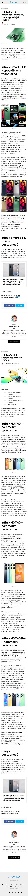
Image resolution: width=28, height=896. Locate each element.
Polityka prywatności (14, 888)
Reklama (22, 884)
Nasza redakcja (15, 884)
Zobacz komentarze (13, 341)
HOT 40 (12, 56)
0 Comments (12, 24)
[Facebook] (22, 892)
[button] (2, 2)
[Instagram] (12, 892)
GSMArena (9, 291)
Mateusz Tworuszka (14, 326)
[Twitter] (15, 892)
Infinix (16, 79)
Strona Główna (6, 884)
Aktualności (4, 8)
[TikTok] (6, 892)
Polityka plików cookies (16, 886)
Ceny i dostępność (12, 404)
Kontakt (7, 886)
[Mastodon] (19, 892)
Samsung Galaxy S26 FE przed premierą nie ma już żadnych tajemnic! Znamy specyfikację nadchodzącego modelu (13, 282)
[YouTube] (9, 892)
